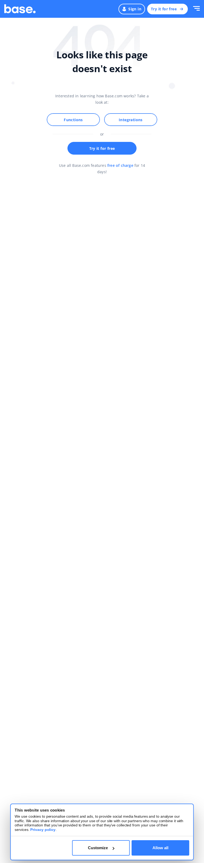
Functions (73, 119)
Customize (98, 847)
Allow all (160, 847)
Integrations (131, 119)
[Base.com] (20, 9)
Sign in (134, 8)
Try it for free (164, 8)
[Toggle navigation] (196, 9)
